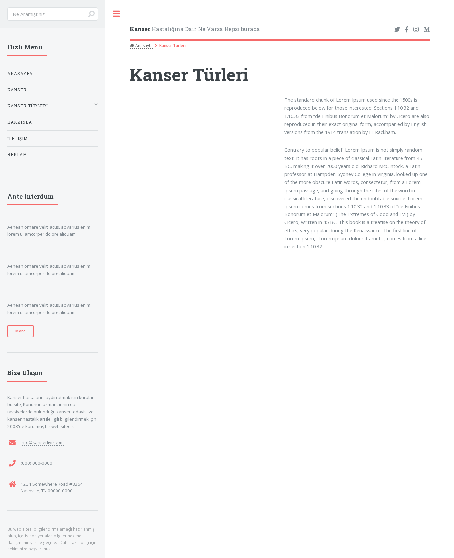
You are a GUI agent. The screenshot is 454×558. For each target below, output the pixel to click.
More (20, 331)
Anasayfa (143, 45)
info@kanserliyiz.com (42, 442)
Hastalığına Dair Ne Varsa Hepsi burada (195, 28)
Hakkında (19, 122)
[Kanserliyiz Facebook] (406, 29)
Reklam (17, 154)
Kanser (17, 89)
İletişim (17, 138)
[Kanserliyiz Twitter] (397, 29)
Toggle (116, 14)
